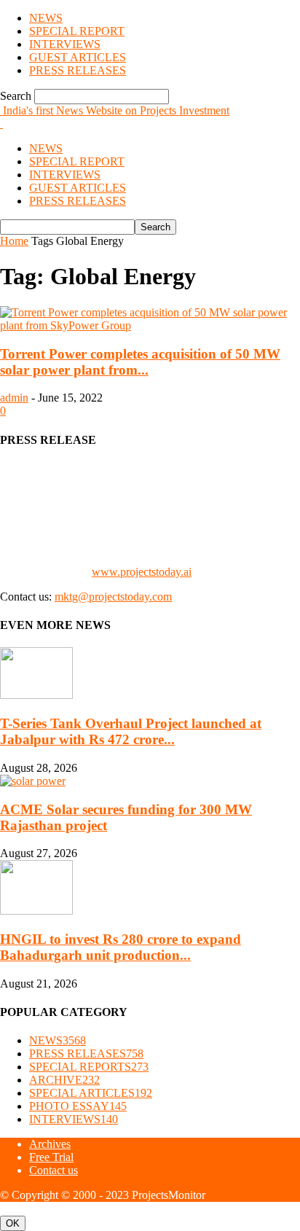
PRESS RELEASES (77, 70)
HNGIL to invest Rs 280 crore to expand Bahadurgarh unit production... (120, 947)
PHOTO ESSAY (78, 1106)
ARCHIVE (64, 1080)
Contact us (53, 1170)
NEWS (46, 18)
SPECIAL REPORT (77, 31)
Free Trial (51, 1157)
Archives (50, 1144)
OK (13, 1223)
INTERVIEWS (64, 44)
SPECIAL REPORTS (89, 1066)
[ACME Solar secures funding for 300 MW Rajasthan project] (33, 781)
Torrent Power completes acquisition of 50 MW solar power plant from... (140, 362)
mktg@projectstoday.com (113, 596)
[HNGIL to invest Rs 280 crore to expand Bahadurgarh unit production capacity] (36, 910)
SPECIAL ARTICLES (90, 1093)
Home (14, 241)
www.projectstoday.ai (142, 572)
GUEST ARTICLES (77, 57)
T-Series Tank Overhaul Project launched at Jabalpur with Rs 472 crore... (130, 731)
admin (14, 397)
